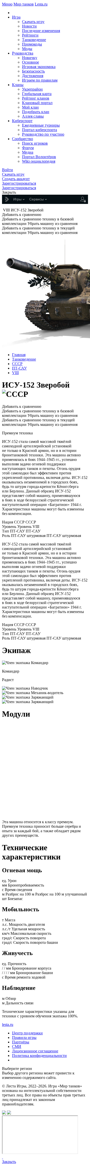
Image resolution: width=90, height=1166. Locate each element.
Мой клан (30, 107)
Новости (29, 26)
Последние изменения (41, 31)
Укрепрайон (32, 89)
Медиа (27, 152)
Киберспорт (22, 121)
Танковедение (34, 40)
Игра (16, 17)
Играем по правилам (40, 80)
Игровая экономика (39, 67)
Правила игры (24, 1037)
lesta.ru (7, 1024)
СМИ (16, 1046)
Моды (27, 49)
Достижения (32, 76)
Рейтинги (30, 35)
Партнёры (20, 1042)
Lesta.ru (41, 4)
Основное (30, 62)
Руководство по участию (43, 134)
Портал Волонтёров (39, 157)
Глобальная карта (37, 94)
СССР (17, 364)
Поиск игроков (35, 143)
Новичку (29, 58)
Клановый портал (37, 103)
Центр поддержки (27, 1033)
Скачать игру (33, 22)
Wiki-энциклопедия (38, 161)
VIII (15, 373)
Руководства (22, 53)
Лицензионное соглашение (35, 1051)
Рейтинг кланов (35, 98)
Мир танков (24, 4)
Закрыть (9, 1161)
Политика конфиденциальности (39, 1055)
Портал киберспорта (39, 130)
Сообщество (22, 139)
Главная (19, 355)
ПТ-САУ (19, 368)
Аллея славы (33, 116)
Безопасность (33, 71)
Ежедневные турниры (41, 125)
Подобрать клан (35, 112)
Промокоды (32, 44)
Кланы (18, 85)
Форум (28, 148)
